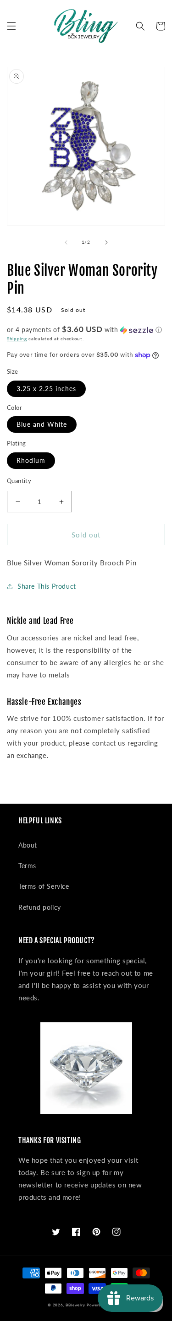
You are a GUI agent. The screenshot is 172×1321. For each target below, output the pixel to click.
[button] (11, 26)
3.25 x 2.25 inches (46, 388)
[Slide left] (66, 242)
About (27, 845)
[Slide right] (106, 242)
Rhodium (31, 460)
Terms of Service (43, 886)
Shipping (17, 338)
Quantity (19, 480)
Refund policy (39, 907)
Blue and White (42, 424)
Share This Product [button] (46, 586)
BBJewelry (75, 1305)
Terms (27, 866)
